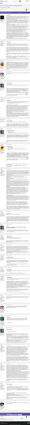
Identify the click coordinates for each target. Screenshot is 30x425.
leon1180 (1, 401)
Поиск (6, 423)
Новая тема (2, 12)
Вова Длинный (2, 119)
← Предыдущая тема (3, 8)
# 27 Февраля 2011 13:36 (9, 144)
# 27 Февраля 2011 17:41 (9, 345)
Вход (27, 1)
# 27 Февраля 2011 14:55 (9, 224)
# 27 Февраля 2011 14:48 (9, 211)
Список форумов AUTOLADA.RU (3, 7)
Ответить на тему (8, 12)
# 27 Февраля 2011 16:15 (9, 267)
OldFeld (1, 82)
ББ (0, 14)
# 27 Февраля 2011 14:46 (9, 169)
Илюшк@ (1, 144)
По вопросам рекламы (2, 423)
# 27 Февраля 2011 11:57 (9, 119)
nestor (1, 71)
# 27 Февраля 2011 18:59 (9, 401)
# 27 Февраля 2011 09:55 (9, 71)
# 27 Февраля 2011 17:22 (9, 315)
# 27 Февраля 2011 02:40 (9, 41)
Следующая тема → (8, 8)
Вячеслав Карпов (2, 41)
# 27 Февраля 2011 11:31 (9, 82)
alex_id (1, 211)
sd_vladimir (2, 315)
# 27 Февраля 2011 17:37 (9, 327)
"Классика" (9, 7)
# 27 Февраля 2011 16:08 (9, 255)
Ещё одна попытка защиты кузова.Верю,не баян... (11, 5)
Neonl (1, 169)
